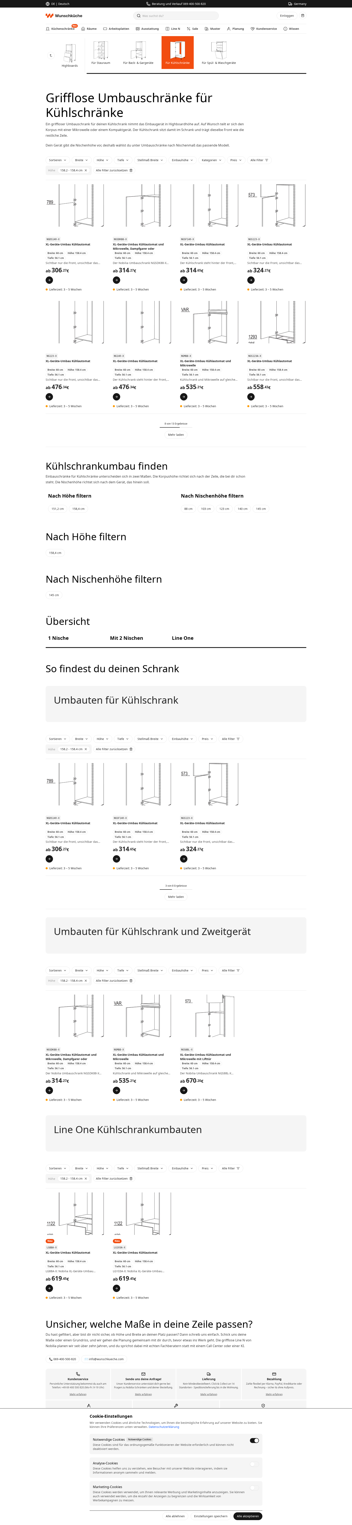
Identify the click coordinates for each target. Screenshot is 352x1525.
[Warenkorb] (302, 15)
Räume (92, 29)
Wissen (294, 29)
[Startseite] (65, 16)
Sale (195, 29)
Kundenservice (266, 29)
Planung (238, 29)
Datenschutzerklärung (164, 1427)
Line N (175, 29)
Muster (215, 29)
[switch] (254, 1440)
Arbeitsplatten (119, 29)
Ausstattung (150, 29)
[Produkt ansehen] (49, 280)
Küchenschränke (63, 27)
